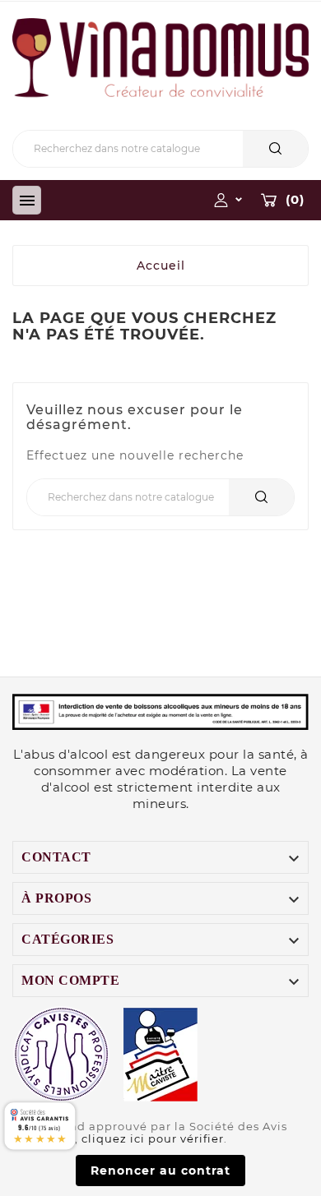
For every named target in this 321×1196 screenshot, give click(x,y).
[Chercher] (275, 148)
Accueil (161, 265)
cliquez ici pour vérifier (152, 1139)
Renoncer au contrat (160, 1170)
